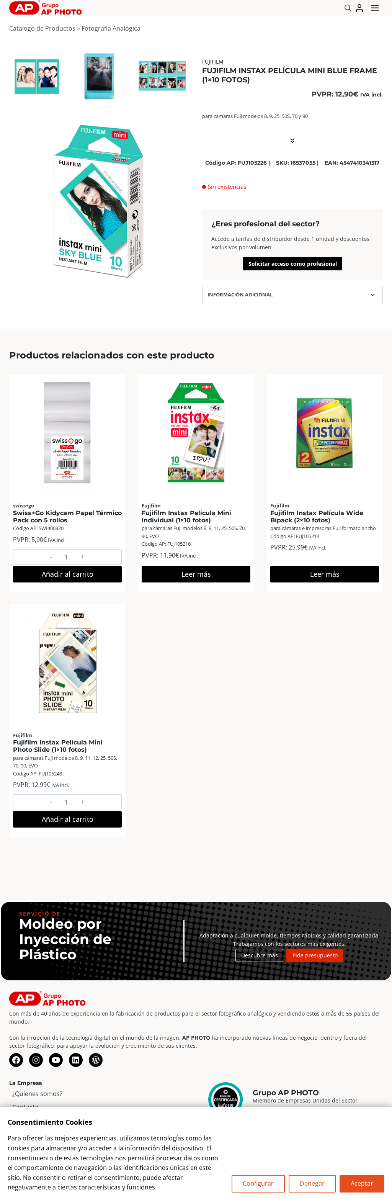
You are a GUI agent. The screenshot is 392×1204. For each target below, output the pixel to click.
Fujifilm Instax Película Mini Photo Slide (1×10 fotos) (58, 746)
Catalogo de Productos (42, 28)
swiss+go (23, 505)
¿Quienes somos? (37, 1093)
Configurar (258, 1183)
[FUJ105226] (99, 201)
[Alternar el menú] (375, 8)
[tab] (90, 284)
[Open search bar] (348, 8)
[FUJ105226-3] (162, 75)
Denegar (312, 1183)
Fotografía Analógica (111, 28)
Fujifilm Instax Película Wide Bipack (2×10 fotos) (316, 516)
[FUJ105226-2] (99, 75)
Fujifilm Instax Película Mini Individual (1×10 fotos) (186, 516)
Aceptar (362, 1183)
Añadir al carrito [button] (67, 574)
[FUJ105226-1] (36, 75)
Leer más (196, 574)
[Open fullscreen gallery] (182, 284)
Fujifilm (213, 61)
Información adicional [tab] (240, 294)
